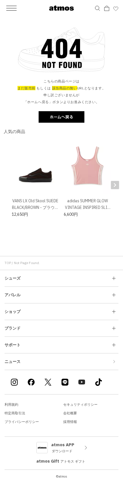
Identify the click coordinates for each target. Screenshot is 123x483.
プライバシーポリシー (22, 422)
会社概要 (70, 413)
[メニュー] (11, 8)
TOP (8, 263)
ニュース (13, 361)
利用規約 (11, 404)
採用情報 (70, 422)
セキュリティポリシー (80, 404)
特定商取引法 (15, 413)
